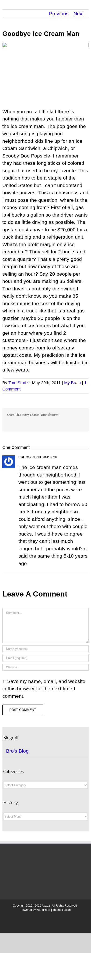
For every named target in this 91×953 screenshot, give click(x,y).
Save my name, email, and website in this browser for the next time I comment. (43, 689)
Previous (59, 13)
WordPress (43, 910)
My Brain (72, 382)
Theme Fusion (61, 910)
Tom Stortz (18, 382)
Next (79, 13)
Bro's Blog (17, 751)
